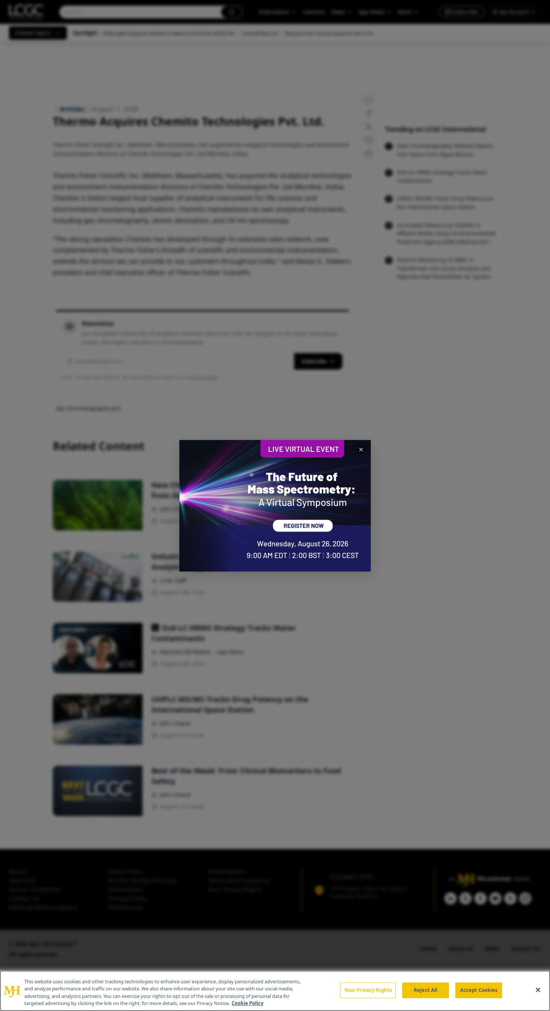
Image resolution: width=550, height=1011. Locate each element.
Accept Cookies (479, 990)
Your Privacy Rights (368, 990)
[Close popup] (361, 449)
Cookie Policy (247, 1003)
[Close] (538, 989)
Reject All (425, 990)
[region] (275, 991)
